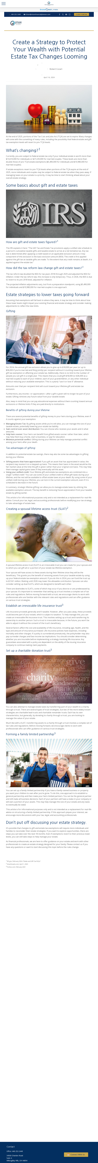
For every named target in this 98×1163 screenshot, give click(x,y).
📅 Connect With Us (76, 1154)
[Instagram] (70, 14)
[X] (63, 14)
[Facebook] (59, 14)
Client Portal (81, 14)
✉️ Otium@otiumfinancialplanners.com (37, 14)
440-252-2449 (17, 1151)
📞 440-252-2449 (15, 14)
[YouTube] (66, 14)
